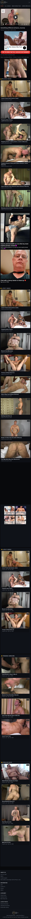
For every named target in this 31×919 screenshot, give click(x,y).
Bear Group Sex (16, 6)
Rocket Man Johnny (5, 907)
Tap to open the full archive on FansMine (15, 52)
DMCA (2, 876)
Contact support (4, 878)
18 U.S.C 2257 (4, 874)
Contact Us (3, 886)
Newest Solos (3, 895)
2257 (2, 884)
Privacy (2, 888)
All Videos (8, 6)
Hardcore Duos (26, 6)
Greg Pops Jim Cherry (5, 905)
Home (2, 6)
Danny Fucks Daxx (4, 903)
